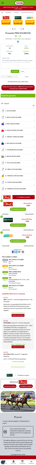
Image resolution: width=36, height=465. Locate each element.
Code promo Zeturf (29, 214)
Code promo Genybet (29, 245)
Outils (22, 71)
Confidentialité (23, 421)
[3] (8, 236)
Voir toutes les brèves (18, 367)
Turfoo (9, 76)
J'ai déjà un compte (26, 386)
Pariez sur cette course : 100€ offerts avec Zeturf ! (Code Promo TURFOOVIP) (18, 87)
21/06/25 (16, 12)
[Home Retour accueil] (19, 3)
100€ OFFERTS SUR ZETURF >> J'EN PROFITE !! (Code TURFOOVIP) (18, 8)
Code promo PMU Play (29, 229)
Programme (8, 12)
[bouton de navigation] (2, 3)
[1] (8, 204)
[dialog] (3, 462)
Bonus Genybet (5, 245)
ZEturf (26, 76)
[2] (8, 220)
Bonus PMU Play (6, 229)
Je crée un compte (9, 386)
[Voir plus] (18, 65)
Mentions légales (13, 421)
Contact (5, 421)
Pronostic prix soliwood (27, 12)
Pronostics (15, 71)
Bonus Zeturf (5, 214)
